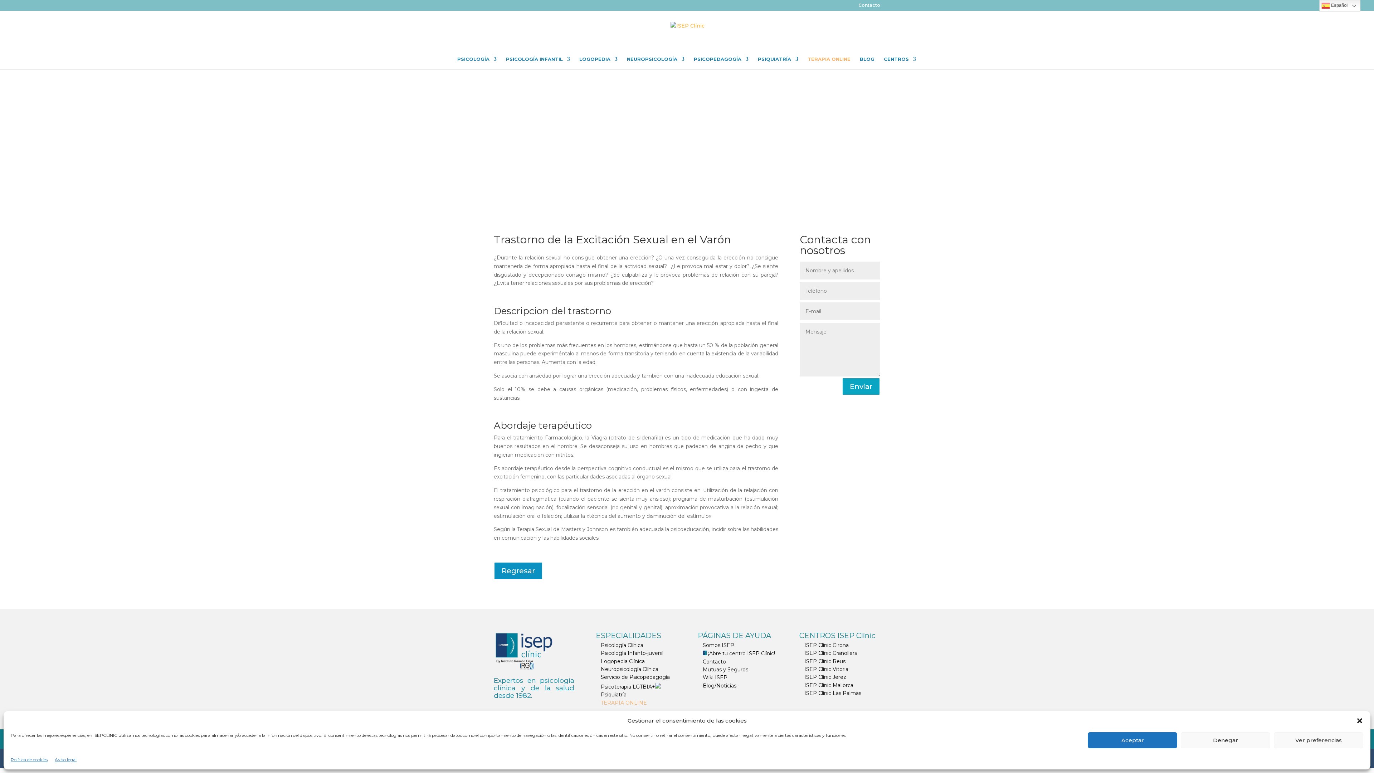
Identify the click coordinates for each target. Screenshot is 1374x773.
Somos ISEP (718, 645)
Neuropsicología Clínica (629, 669)
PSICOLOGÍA (473, 59)
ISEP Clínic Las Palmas (832, 693)
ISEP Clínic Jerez (825, 677)
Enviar (861, 386)
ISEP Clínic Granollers (830, 653)
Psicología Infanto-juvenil (632, 653)
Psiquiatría (614, 694)
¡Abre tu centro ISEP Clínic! (741, 653)
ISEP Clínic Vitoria (826, 669)
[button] (1359, 720)
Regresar (518, 571)
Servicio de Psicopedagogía (635, 677)
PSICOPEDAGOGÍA (717, 59)
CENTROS (896, 59)
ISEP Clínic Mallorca (828, 685)
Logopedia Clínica (623, 661)
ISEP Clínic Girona (826, 645)
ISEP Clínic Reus (825, 661)
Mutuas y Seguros (725, 669)
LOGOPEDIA (594, 59)
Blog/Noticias (719, 685)
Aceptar (1132, 740)
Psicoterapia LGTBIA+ (628, 687)
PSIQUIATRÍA (774, 59)
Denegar (1225, 740)
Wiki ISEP (715, 677)
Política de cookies (29, 759)
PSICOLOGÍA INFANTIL (534, 59)
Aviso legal (66, 759)
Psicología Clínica (622, 645)
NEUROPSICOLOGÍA (652, 59)
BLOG (867, 59)
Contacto (869, 5)
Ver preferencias (1318, 740)
